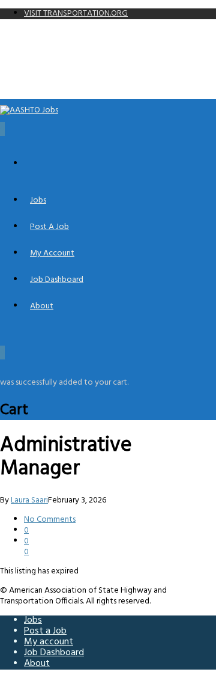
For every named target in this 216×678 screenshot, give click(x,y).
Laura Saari (29, 500)
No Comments (50, 520)
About (41, 306)
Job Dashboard (56, 280)
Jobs (38, 200)
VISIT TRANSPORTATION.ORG (76, 13)
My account (52, 253)
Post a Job (49, 227)
